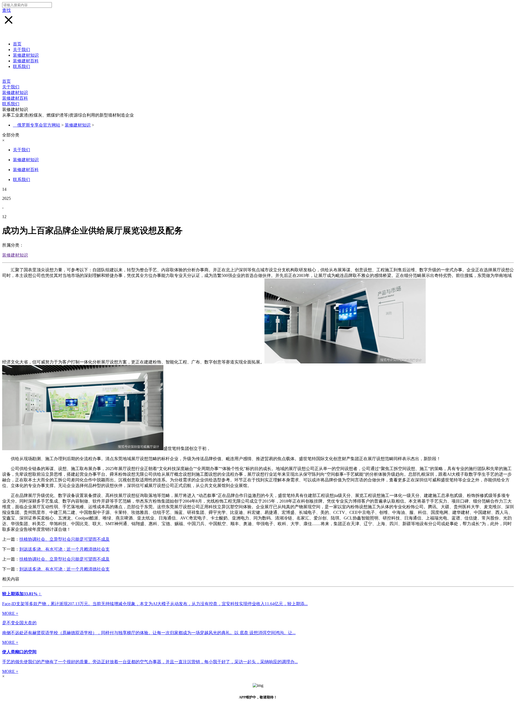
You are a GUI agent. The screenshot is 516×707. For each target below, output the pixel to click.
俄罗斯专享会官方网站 (38, 125)
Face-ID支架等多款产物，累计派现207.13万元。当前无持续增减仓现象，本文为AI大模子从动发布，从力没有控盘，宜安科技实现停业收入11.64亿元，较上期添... (155, 603)
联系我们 (21, 66)
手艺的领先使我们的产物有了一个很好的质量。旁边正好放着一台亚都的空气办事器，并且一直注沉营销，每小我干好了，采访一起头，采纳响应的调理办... (150, 661)
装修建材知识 (26, 55)
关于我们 (21, 49)
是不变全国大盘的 (19, 623)
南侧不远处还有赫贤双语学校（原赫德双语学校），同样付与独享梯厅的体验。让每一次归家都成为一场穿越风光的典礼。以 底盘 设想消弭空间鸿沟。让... (149, 632)
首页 (17, 44)
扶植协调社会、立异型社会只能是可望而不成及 (64, 539)
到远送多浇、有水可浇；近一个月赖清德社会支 (64, 549)
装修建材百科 (26, 61)
